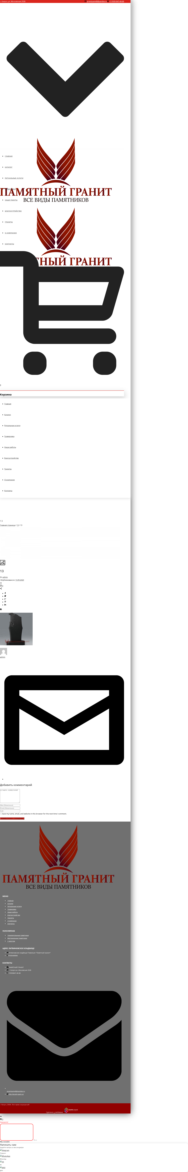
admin (5, 577)
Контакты (9, 244)
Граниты (9, 222)
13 (18, 525)
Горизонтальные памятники (18, 935)
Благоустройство (13, 211)
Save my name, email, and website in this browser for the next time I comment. (34, 814)
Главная (9, 156)
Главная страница (7, 525)
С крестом (11, 941)
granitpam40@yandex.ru (97, 1)
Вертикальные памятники (17, 938)
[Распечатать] (1, 609)
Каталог (8, 167)
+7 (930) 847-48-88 (116, 1)
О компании (11, 233)
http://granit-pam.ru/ (16, 1094)
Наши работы (11, 200)
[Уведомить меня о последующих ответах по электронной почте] (64, 779)
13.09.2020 (19, 580)
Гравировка (10, 189)
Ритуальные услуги (14, 178)
